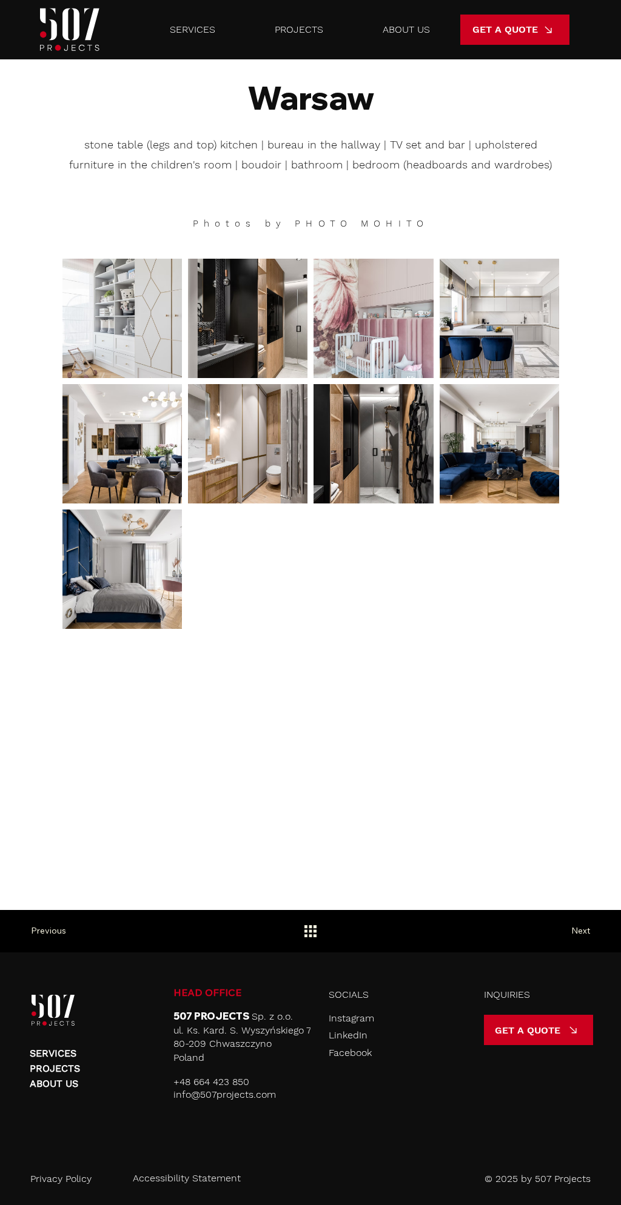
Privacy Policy (61, 1178)
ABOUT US (54, 1083)
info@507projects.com (224, 1094)
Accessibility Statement (187, 1178)
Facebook (350, 1052)
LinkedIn (348, 1035)
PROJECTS (55, 1068)
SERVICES (53, 1053)
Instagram (351, 1018)
